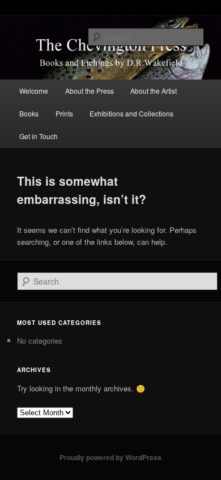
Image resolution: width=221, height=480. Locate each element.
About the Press (89, 90)
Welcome (33, 90)
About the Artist (153, 90)
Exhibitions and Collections (131, 113)
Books (29, 113)
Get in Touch (38, 136)
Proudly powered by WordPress (111, 457)
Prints (64, 113)
